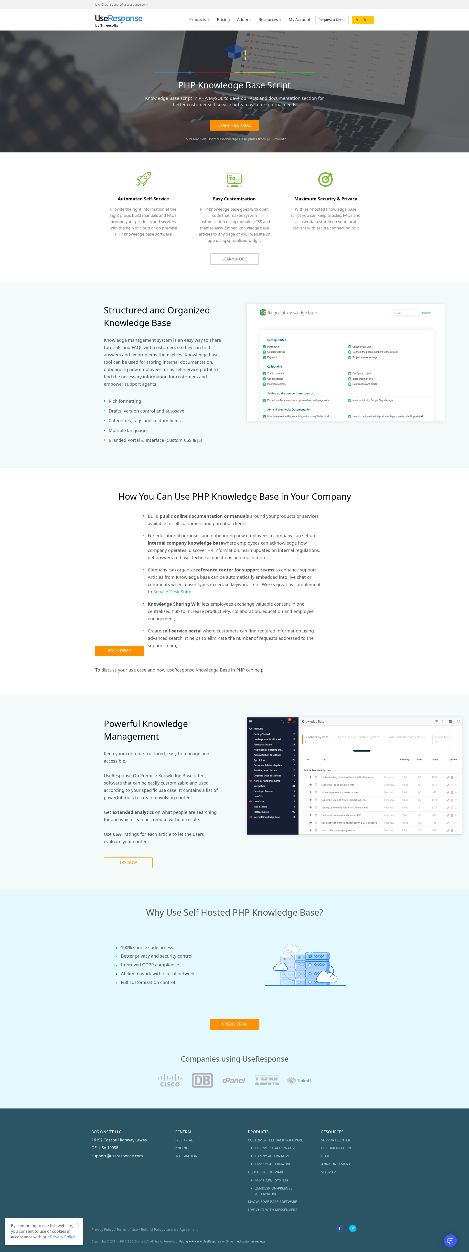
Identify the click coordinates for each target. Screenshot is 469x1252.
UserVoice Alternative (276, 1148)
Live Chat (101, 4)
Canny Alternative (272, 1156)
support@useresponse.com (129, 4)
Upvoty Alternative (273, 1164)
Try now (128, 862)
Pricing (223, 19)
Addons (244, 19)
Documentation (336, 1148)
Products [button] (198, 19)
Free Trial (363, 19)
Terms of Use (127, 1229)
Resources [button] (269, 19)
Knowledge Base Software (272, 1201)
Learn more (234, 259)
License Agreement (182, 1229)
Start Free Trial (234, 125)
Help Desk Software (266, 1172)
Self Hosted (209, 139)
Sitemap (328, 1172)
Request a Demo (332, 19)
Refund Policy (152, 1229)
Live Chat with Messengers (272, 1209)
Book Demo (120, 650)
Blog (325, 1156)
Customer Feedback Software (275, 1140)
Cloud (187, 139)
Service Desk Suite (172, 592)
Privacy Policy (102, 1229)
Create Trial (234, 1024)
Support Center (335, 1140)
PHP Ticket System (271, 1180)
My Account (299, 19)
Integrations (187, 1156)
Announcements (336, 1164)
